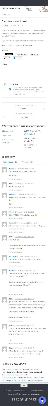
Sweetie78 (12, 223)
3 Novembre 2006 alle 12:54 (24, 237)
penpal (11, 168)
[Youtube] (34, 399)
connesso (14, 369)
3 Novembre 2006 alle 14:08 (27, 256)
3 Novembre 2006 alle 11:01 (25, 169)
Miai (10, 325)
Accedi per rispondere (16, 179)
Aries (6, 26)
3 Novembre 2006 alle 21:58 (25, 270)
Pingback (27, 162)
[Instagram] (17, 399)
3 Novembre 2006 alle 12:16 (27, 194)
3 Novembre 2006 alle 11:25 (24, 183)
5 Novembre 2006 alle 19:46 (24, 348)
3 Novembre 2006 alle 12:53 (28, 223)
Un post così (6, 136)
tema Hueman (35, 394)
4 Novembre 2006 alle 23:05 (23, 325)
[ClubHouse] (30, 399)
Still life (6, 15)
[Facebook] (13, 399)
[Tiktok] (26, 399)
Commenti (11, 162)
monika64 (12, 256)
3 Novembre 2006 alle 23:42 (24, 299)
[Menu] (45, 3)
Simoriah (12, 194)
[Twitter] (22, 399)
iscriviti (11, 375)
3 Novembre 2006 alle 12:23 (24, 212)
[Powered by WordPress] (17, 394)
